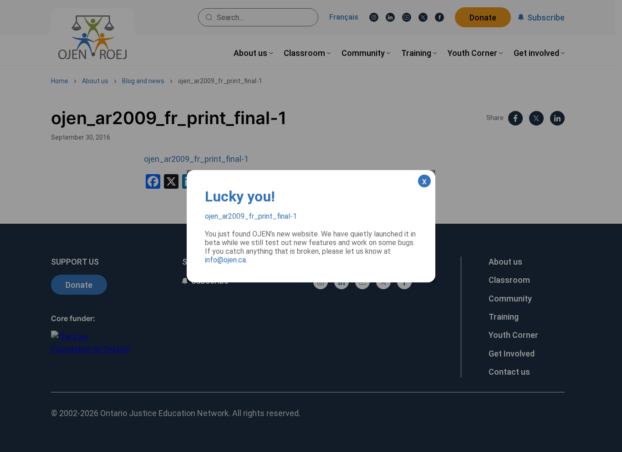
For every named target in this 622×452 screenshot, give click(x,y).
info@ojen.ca (225, 260)
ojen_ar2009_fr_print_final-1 (251, 216)
